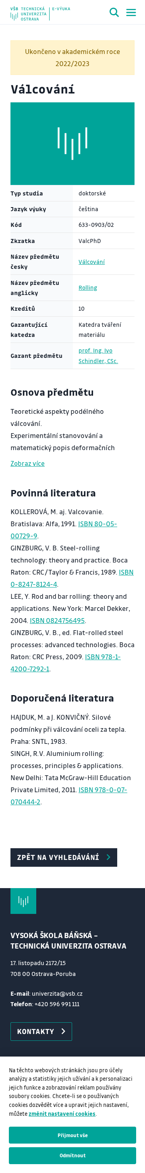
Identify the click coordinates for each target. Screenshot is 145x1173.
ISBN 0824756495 (57, 620)
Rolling (88, 287)
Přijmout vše (73, 1135)
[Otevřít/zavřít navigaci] (131, 12)
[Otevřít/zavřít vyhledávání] (114, 14)
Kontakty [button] (35, 1031)
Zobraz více (27, 463)
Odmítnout (73, 1155)
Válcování (92, 262)
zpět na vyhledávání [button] (58, 857)
